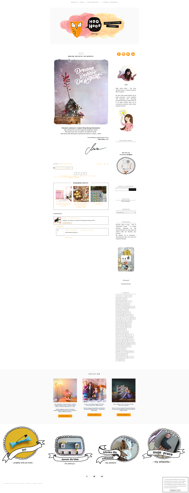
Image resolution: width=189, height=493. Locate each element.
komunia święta (125, 318)
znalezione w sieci (121, 357)
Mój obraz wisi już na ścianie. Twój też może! (123, 405)
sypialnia (130, 340)
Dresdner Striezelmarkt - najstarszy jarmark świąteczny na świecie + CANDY (66, 177)
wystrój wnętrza (121, 348)
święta (70, 168)
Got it (179, 490)
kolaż (118, 318)
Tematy (82, 2)
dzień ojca (127, 312)
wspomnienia (127, 346)
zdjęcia (125, 354)
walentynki (132, 343)
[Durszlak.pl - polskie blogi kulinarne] (126, 284)
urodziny (124, 343)
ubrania (118, 343)
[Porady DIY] (126, 280)
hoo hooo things (128, 315)
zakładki (118, 354)
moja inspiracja (120, 326)
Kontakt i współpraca (110, 2)
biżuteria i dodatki (121, 298)
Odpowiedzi (61, 226)
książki (133, 318)
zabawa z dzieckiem (121, 351)
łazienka (130, 357)
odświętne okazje (121, 329)
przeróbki (130, 337)
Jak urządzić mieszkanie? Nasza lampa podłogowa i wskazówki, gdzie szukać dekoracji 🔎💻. (65, 405)
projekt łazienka (121, 337)
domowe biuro (130, 307)
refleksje (119, 340)
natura (129, 326)
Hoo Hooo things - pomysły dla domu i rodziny (28, 483)
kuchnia (118, 321)
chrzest (129, 301)
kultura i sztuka (126, 321)
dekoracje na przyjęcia (122, 304)
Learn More (172, 490)
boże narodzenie (61, 168)
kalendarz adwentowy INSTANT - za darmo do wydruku (63, 204)
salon (125, 340)
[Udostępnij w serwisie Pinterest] (107, 164)
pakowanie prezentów (122, 332)
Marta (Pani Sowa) (71, 230)
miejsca (128, 323)
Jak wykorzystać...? (94, 2)
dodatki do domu (120, 307)
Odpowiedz (68, 237)
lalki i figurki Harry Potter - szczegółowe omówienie (94, 405)
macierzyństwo (120, 323)
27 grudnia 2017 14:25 (87, 230)
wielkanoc (119, 346)
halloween (119, 315)
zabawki (131, 351)
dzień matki (119, 312)
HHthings (74, 2)
